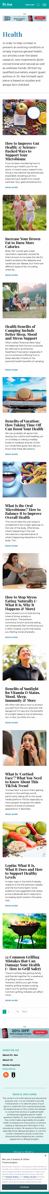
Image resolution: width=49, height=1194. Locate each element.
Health (12, 34)
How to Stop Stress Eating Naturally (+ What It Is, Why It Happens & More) (21, 603)
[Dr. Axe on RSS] (6, 1074)
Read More (11, 187)
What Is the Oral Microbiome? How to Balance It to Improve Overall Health (23, 511)
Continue (24, 1187)
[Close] (45, 1155)
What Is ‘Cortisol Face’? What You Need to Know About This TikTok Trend (23, 780)
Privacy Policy (23, 1152)
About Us (8, 1060)
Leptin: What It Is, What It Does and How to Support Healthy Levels (24, 871)
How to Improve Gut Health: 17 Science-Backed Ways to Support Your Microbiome (22, 151)
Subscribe (29, 5)
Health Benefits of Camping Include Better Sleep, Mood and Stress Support (21, 332)
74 (17, 1011)
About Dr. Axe (10, 1055)
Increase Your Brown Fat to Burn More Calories (22, 242)
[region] (24, 1172)
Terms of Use (29, 1177)
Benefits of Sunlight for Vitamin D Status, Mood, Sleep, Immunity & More (22, 694)
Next (24, 1011)
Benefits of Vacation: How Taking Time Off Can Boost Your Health (24, 425)
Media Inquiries (11, 1065)
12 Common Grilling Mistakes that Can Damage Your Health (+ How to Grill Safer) (23, 963)
